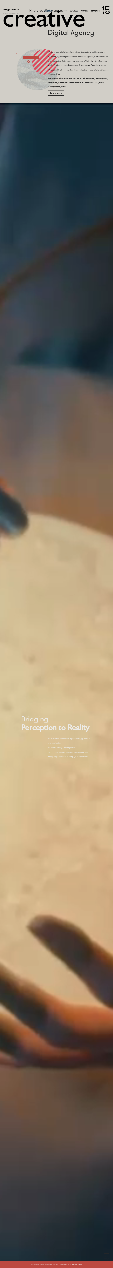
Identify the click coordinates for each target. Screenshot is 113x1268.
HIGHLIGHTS (61, 11)
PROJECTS (95, 11)
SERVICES (74, 11)
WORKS (84, 11)
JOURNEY (48, 11)
